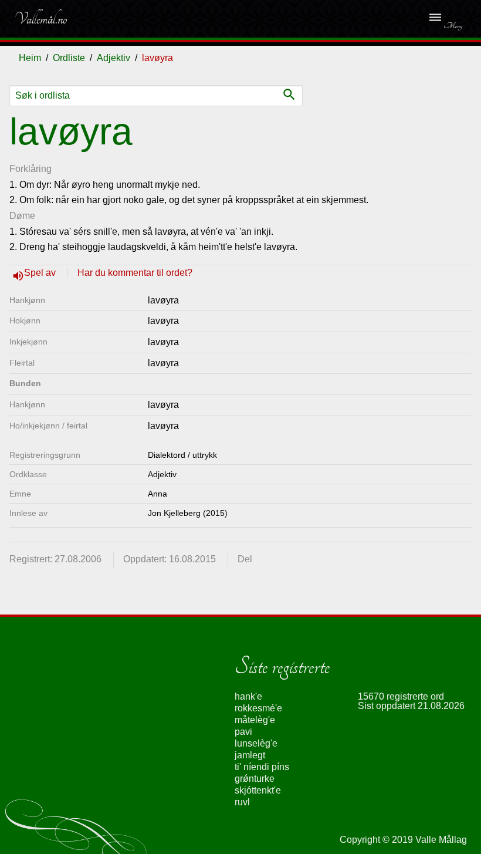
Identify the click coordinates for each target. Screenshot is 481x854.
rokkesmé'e (258, 708)
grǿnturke (255, 779)
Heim (30, 58)
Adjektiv (113, 58)
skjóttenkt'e (258, 790)
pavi (243, 732)
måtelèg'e (255, 720)
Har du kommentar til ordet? (134, 273)
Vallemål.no (40, 18)
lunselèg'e (256, 743)
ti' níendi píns (262, 767)
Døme (22, 216)
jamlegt (250, 755)
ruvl (242, 802)
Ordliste (69, 58)
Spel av (41, 273)
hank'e (248, 696)
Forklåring (30, 169)
